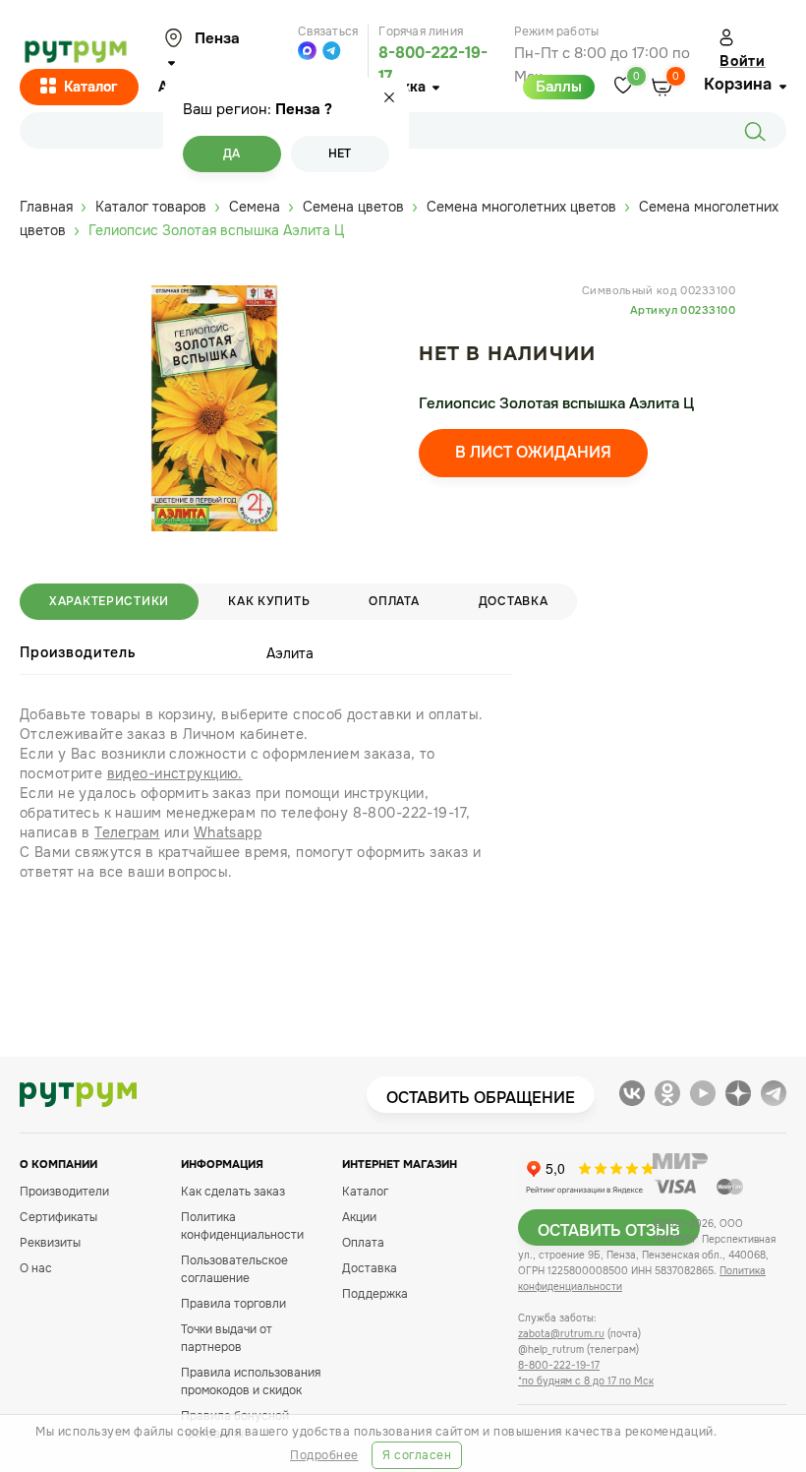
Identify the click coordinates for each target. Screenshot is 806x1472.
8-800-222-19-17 (559, 1365)
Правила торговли (233, 1304)
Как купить (269, 601)
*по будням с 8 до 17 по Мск (586, 1381)
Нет (339, 153)
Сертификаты (58, 1217)
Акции (359, 1217)
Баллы (559, 86)
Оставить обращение (480, 1097)
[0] (623, 87)
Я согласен (416, 1455)
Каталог (91, 86)
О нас (36, 1268)
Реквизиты (50, 1243)
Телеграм (126, 832)
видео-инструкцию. (175, 773)
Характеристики (109, 601)
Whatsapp (227, 832)
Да (231, 153)
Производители (64, 1191)
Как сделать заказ (233, 1191)
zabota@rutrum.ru (561, 1333)
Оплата (394, 601)
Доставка (513, 601)
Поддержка (375, 1294)
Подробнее (324, 1455)
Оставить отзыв (609, 1230)
